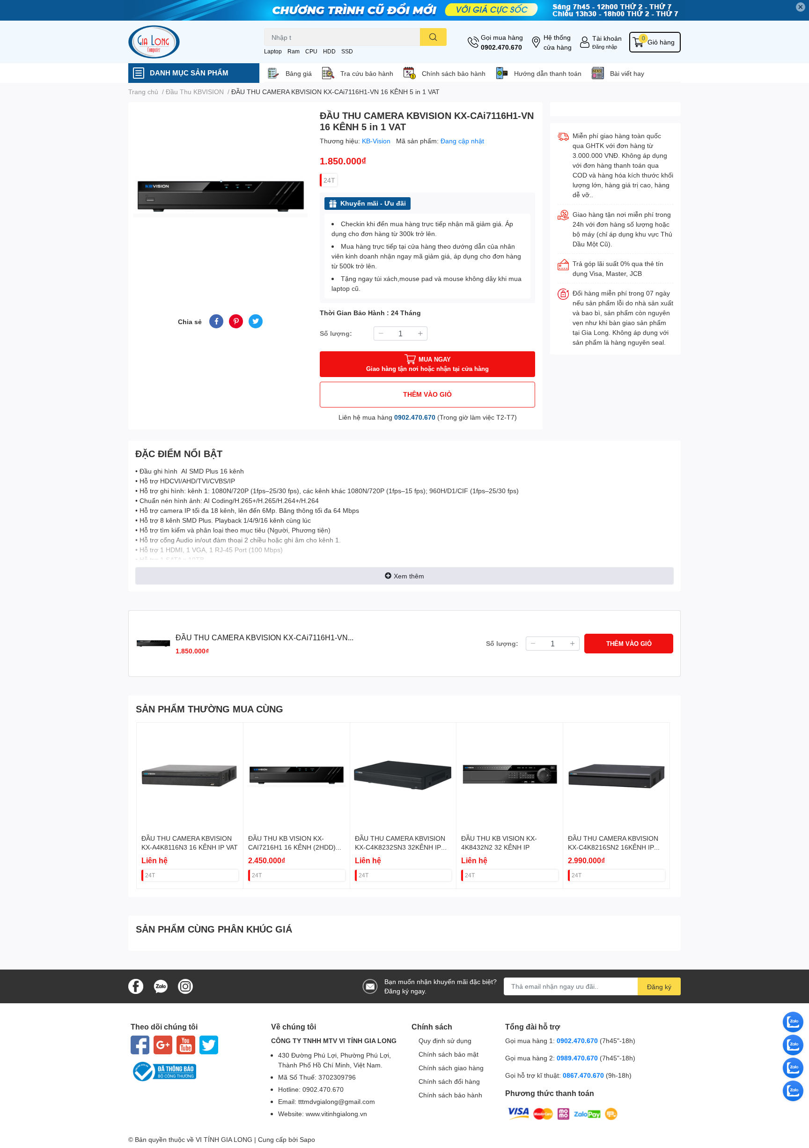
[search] (433, 37)
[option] (220, 197)
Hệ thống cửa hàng (558, 42)
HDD (329, 51)
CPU (311, 51)
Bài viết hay (627, 73)
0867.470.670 (584, 1075)
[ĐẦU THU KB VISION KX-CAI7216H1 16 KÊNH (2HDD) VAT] (296, 775)
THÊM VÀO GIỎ (427, 394)
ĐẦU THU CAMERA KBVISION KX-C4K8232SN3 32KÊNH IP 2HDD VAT (400, 847)
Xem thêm (409, 576)
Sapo (307, 1139)
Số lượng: (336, 333)
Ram (293, 51)
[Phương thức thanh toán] (562, 1113)
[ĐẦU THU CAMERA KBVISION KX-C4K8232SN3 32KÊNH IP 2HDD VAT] (403, 775)
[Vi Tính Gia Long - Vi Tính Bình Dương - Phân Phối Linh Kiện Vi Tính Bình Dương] (186, 42)
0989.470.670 (578, 1058)
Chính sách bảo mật (448, 1054)
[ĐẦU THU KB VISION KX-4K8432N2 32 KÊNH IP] (509, 775)
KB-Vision (377, 141)
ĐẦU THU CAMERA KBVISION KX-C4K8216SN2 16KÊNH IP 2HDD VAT (613, 847)
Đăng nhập (604, 47)
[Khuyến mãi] (404, 10)
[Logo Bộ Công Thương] (194, 1071)
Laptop (273, 51)
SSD (347, 51)
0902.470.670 (501, 47)
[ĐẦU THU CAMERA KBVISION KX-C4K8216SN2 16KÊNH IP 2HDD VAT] (616, 775)
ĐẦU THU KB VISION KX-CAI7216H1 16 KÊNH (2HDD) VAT (292, 847)
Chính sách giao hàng (451, 1068)
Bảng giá (299, 73)
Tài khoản (607, 38)
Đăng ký (659, 987)
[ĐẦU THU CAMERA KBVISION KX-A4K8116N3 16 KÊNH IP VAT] (189, 775)
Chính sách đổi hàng (449, 1081)
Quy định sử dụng (445, 1040)
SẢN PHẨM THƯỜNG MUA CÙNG (209, 708)
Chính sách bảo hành (453, 73)
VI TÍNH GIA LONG (224, 1139)
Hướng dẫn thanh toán (547, 73)
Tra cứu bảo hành (366, 73)
